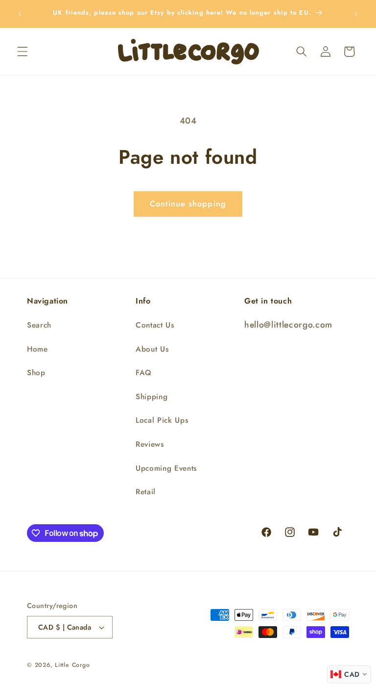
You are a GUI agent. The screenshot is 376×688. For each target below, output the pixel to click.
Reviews (150, 444)
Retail (146, 491)
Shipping (151, 396)
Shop (36, 372)
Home (37, 349)
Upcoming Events (166, 468)
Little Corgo (72, 665)
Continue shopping (188, 203)
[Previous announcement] (20, 14)
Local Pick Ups (162, 420)
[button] (22, 51)
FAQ (144, 372)
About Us (152, 349)
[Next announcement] (356, 14)
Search (39, 325)
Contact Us (155, 325)
